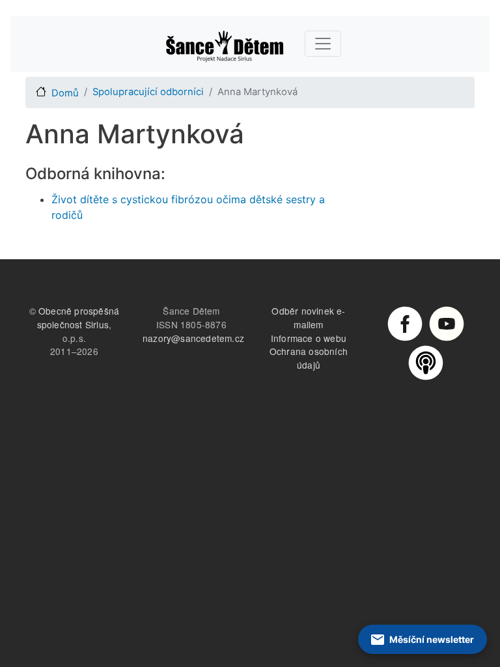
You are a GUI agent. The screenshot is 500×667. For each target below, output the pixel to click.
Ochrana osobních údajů (309, 358)
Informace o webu (308, 338)
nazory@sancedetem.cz (193, 338)
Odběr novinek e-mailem (308, 317)
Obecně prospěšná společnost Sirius (78, 317)
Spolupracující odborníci (148, 92)
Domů (65, 93)
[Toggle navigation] (323, 44)
